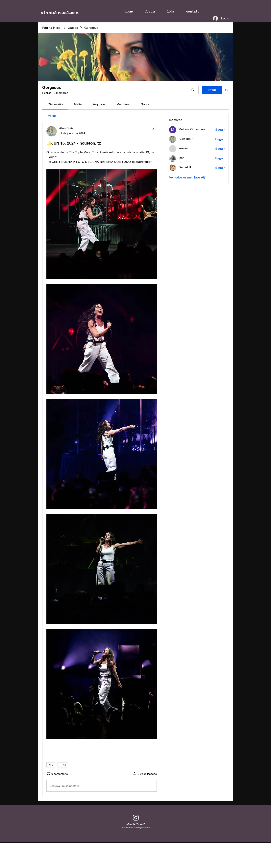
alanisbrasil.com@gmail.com (136, 827)
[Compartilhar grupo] (226, 89)
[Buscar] (192, 90)
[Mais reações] (63, 764)
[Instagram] (136, 817)
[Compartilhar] (154, 128)
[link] (55, 104)
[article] (101, 459)
